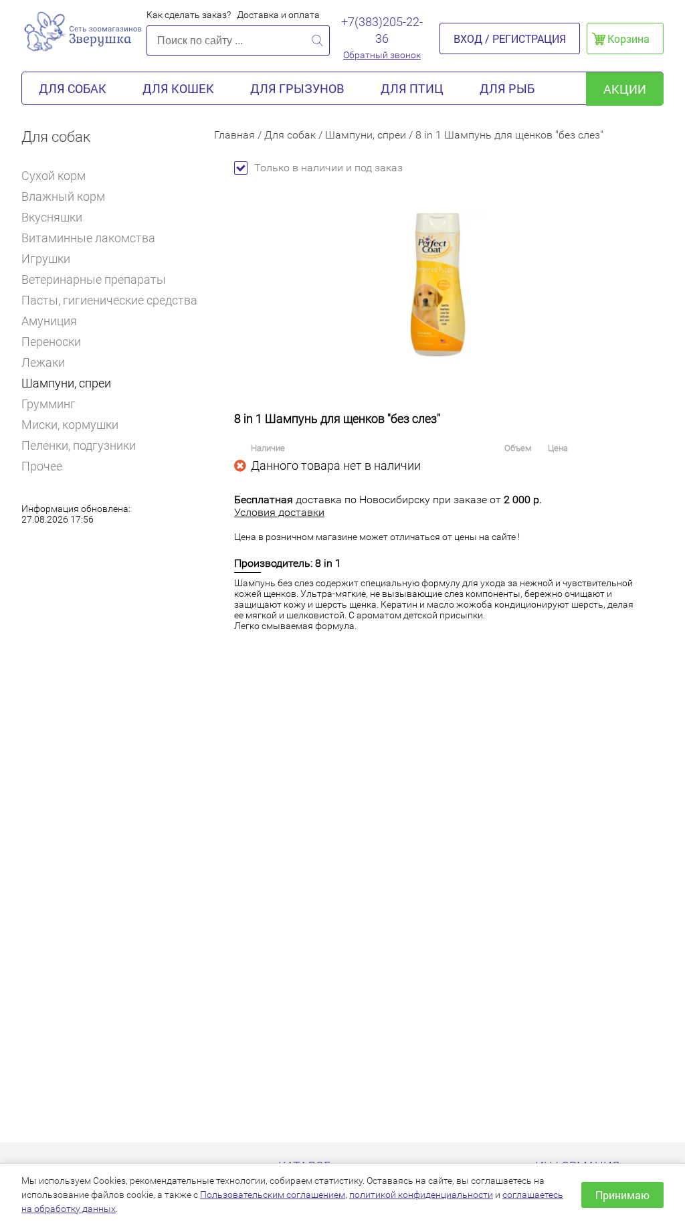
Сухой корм (53, 176)
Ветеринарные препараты (93, 279)
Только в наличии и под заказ (328, 167)
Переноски (51, 342)
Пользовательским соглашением (272, 1194)
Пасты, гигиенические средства (109, 300)
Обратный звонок (382, 55)
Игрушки (45, 259)
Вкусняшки (51, 217)
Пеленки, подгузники (78, 445)
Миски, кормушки (69, 425)
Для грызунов (297, 88)
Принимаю (622, 1195)
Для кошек (178, 88)
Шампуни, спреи (66, 383)
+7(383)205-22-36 (382, 30)
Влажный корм (63, 196)
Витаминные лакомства (88, 238)
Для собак (72, 88)
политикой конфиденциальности (421, 1194)
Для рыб (507, 88)
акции (624, 89)
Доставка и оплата (278, 14)
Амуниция (49, 321)
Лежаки (43, 362)
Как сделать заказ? (188, 14)
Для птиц (412, 88)
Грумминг (48, 404)
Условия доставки (279, 512)
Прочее (41, 466)
